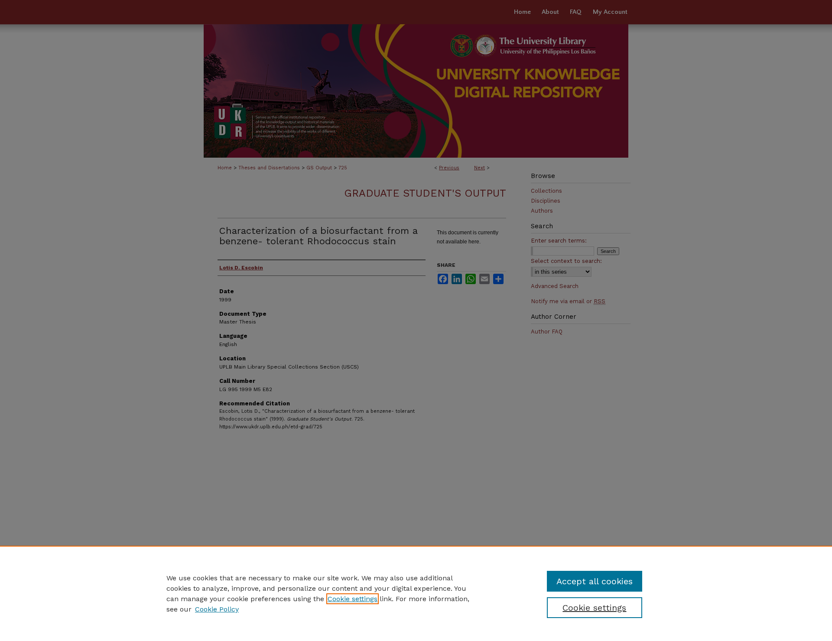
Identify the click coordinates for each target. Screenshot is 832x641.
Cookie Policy (217, 609)
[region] (416, 593)
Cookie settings (352, 599)
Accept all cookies (594, 581)
